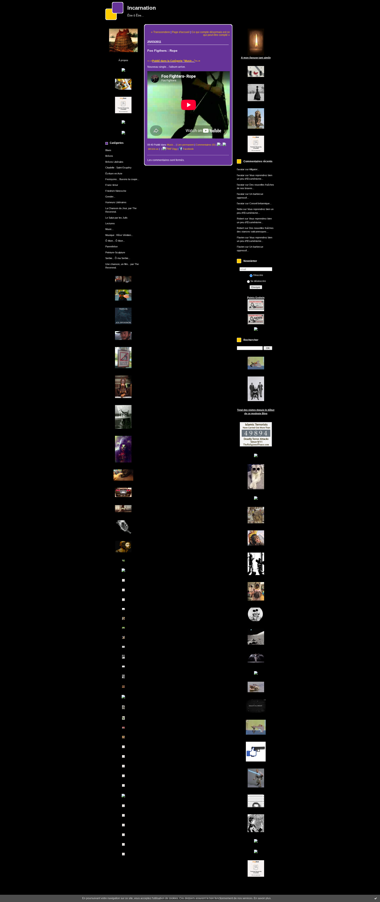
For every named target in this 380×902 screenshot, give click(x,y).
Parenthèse (111, 246)
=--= (149, 60)
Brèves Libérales (114, 162)
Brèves (109, 156)
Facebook (188, 149)
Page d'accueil (181, 32)
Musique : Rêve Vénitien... (119, 235)
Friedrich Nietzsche (115, 191)
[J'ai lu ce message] (375, 898)
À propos (123, 60)
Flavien (241, 237)
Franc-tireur (111, 185)
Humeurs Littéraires (115, 202)
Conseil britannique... (260, 203)
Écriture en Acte (113, 173)
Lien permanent (185, 144)
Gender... (110, 196)
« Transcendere (160, 32)
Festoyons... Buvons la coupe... (122, 179)
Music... (109, 229)
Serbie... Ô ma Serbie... (117, 258)
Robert (240, 218)
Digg (174, 149)
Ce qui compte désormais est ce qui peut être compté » (211, 33)
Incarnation (141, 8)
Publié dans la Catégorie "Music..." (173, 60)
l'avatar (241, 169)
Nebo (240, 209)
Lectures (110, 223)
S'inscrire (258, 275)
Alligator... (254, 169)
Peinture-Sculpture (115, 252)
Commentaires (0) (205, 144)
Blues (108, 150)
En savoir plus (262, 898)
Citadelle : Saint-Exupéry (118, 167)
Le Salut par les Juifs (116, 217)
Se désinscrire (258, 281)
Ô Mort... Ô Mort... (115, 240)
